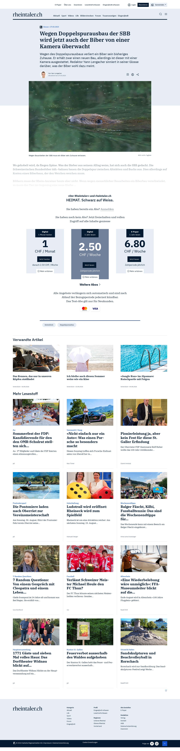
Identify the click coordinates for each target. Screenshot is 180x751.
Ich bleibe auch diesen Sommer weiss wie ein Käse (86, 378)
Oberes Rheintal (99, 723)
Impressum (47, 743)
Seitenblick (49, 325)
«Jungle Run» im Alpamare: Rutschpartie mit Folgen (137, 378)
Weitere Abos (89, 284)
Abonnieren (143, 5)
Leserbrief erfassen (92, 5)
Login (133, 5)
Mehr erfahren (46, 271)
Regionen (97, 718)
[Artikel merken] (127, 74)
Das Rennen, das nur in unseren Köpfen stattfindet (32, 378)
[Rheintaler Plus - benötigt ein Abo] (41, 27)
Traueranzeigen (109, 15)
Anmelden (107, 209)
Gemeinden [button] (160, 5)
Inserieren (78, 5)
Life (77, 15)
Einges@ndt (123, 15)
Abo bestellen (126, 708)
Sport (63, 15)
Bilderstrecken (87, 15)
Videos (71, 15)
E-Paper (58, 5)
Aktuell (56, 15)
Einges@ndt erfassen (111, 5)
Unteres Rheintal (100, 721)
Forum (98, 15)
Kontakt (123, 721)
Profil (96, 708)
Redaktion (124, 715)
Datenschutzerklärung (128, 726)
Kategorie (70, 708)
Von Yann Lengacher (55, 73)
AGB (122, 723)
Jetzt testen (44, 259)
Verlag (123, 718)
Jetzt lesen (89, 265)
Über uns (67, 5)
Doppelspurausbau (67, 325)
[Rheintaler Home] (27, 14)
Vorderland (98, 726)
